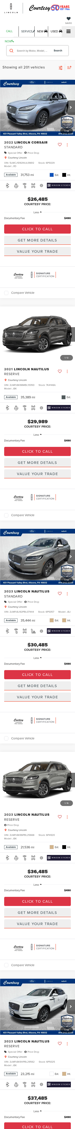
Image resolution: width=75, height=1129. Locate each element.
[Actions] (67, 144)
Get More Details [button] (37, 240)
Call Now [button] (9, 33)
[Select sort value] (68, 67)
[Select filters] (60, 67)
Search (58, 50)
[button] (71, 107)
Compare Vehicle (22, 293)
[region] (37, 218)
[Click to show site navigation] (68, 31)
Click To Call (37, 229)
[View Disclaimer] (41, 185)
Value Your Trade (37, 251)
